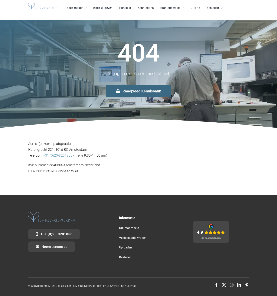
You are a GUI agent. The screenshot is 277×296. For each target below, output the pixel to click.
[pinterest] (247, 285)
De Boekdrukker (61, 285)
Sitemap (131, 285)
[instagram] (231, 285)
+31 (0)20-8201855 (58, 155)
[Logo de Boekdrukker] (43, 4)
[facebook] (216, 285)
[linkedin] (239, 285)
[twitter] (224, 285)
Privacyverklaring (113, 285)
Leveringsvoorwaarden (87, 285)
